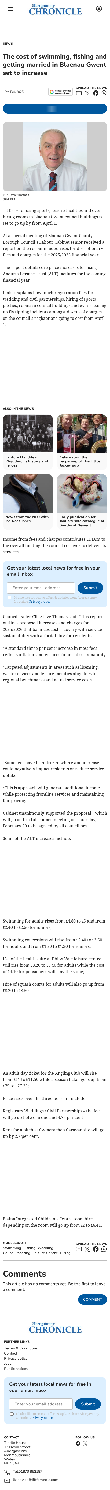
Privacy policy (15, 1358)
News (8, 44)
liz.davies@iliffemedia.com (35, 1480)
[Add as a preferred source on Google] (60, 92)
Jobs (8, 1363)
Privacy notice (39, 602)
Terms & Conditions (21, 1348)
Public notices (16, 1368)
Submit (90, 588)
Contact (10, 1353)
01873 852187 (30, 1472)
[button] (10, 9)
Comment (92, 1299)
